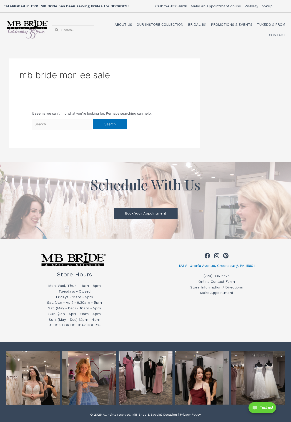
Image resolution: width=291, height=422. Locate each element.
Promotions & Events (231, 25)
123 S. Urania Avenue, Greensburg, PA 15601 (216, 265)
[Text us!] (262, 409)
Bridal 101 (197, 25)
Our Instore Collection (160, 25)
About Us (123, 25)
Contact (277, 35)
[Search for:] (62, 124)
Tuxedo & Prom (271, 25)
